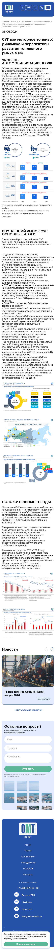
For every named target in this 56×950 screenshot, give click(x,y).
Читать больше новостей (28, 710)
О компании (28, 856)
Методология (28, 862)
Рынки (28, 850)
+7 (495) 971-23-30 (28, 888)
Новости (28, 868)
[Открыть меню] (48, 7)
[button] (52, 649)
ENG (29, 7)
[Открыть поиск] (35, 7)
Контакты (28, 874)
